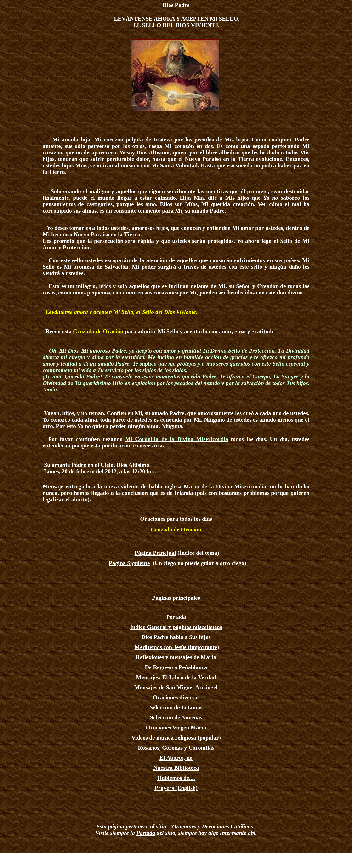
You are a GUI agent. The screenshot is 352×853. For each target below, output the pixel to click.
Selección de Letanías (176, 707)
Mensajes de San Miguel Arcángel (176, 687)
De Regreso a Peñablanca (176, 667)
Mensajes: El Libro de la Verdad (176, 677)
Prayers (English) (176, 788)
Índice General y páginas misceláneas (176, 627)
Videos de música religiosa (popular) (176, 737)
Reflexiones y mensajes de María (176, 657)
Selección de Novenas (176, 717)
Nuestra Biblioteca (176, 768)
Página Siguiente (129, 563)
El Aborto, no (176, 758)
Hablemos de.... (176, 778)
